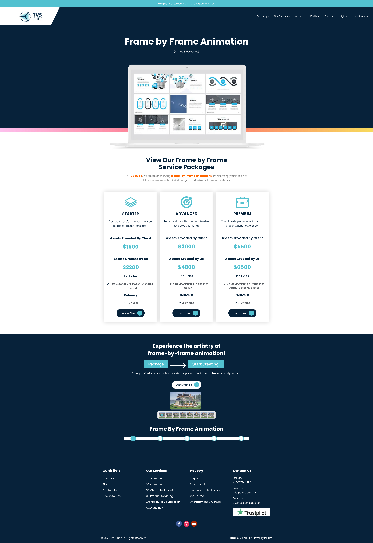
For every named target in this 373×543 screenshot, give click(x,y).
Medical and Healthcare (204, 490)
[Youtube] (194, 524)
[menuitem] (263, 16)
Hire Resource (112, 496)
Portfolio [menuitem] (315, 16)
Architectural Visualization (163, 502)
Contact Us (110, 490)
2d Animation (154, 478)
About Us (109, 478)
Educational (197, 484)
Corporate (196, 478)
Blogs (106, 484)
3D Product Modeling (159, 496)
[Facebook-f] (179, 524)
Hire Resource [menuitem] (361, 16)
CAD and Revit (155, 507)
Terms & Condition (240, 538)
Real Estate (196, 496)
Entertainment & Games (205, 502)
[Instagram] (186, 524)
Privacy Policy (263, 538)
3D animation (154, 484)
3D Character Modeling (161, 490)
